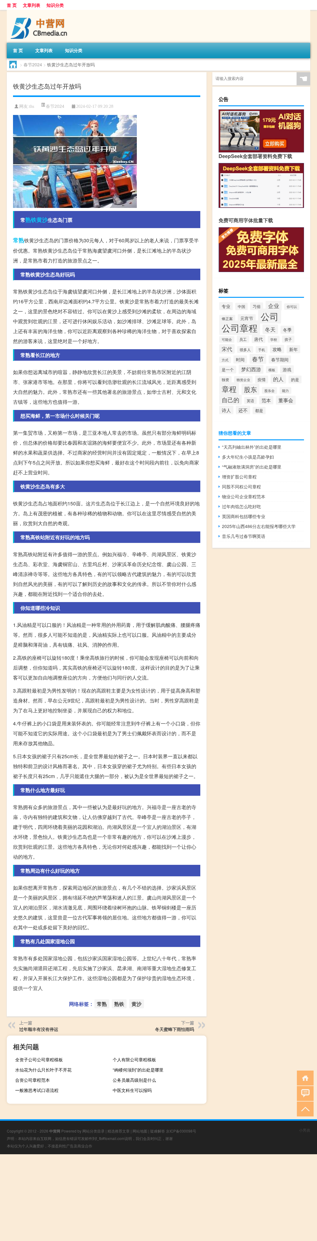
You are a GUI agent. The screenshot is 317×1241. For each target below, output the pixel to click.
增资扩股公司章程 (239, 476)
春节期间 (280, 359)
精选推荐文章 (118, 1130)
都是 (259, 410)
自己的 (230, 400)
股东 (250, 389)
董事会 (285, 400)
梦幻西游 (251, 369)
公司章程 (240, 327)
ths (31, 106)
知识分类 (55, 5)
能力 (285, 390)
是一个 (228, 369)
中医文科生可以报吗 (132, 1090)
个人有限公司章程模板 (134, 1059)
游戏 (287, 369)
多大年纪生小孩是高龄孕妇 (248, 457)
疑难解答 (157, 1130)
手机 (261, 349)
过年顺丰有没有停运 (38, 1029)
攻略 (277, 349)
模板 (271, 369)
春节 (258, 359)
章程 (229, 388)
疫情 (262, 379)
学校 (273, 339)
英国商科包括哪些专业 (243, 516)
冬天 (270, 329)
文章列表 (31, 5)
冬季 (287, 330)
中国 (241, 306)
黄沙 (42, 220)
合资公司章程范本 (32, 1080)
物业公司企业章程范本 (243, 496)
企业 (273, 305)
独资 (225, 379)
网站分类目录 (93, 1130)
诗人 (226, 410)
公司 (270, 316)
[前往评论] (304, 1093)
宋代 (227, 349)
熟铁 (31, 220)
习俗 (257, 306)
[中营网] (39, 12)
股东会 (269, 390)
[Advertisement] (158, 1197)
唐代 (258, 339)
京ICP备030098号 (181, 1130)
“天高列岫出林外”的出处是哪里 (251, 447)
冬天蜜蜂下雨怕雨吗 (174, 1029)
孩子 (288, 339)
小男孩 (304, 1130)
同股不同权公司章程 (241, 486)
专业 (226, 306)
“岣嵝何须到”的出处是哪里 (138, 1070)
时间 (240, 359)
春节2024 (33, 64)
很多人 (245, 349)
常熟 (18, 240)
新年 (293, 349)
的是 (295, 379)
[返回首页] (304, 1078)
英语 (250, 400)
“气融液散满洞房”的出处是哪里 (251, 467)
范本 (266, 400)
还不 (243, 410)
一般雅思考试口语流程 (37, 1090)
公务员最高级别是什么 (134, 1080)
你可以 (292, 306)
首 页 (12, 5)
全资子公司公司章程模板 (39, 1059)
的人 (278, 379)
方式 (225, 360)
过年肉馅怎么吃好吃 (241, 506)
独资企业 (243, 379)
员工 (243, 339)
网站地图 (139, 1130)
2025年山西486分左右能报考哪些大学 (259, 526)
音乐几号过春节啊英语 (243, 536)
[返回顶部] (304, 1109)
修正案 (227, 318)
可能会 (227, 339)
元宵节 (246, 318)
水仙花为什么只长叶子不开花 (43, 1070)
